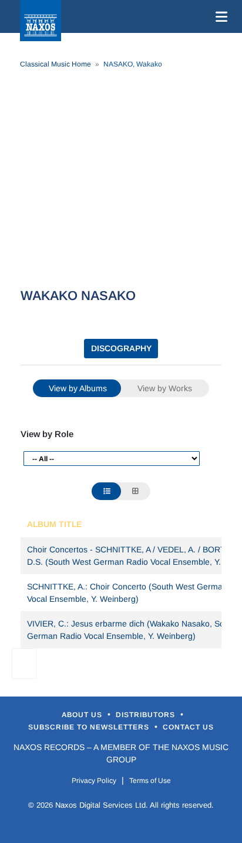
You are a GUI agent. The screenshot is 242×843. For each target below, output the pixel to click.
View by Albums (78, 388)
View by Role (47, 434)
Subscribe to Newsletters (90, 727)
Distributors (146, 715)
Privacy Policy (94, 781)
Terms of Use (150, 781)
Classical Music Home (55, 64)
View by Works (164, 388)
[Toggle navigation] (219, 16)
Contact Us (188, 727)
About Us (83, 715)
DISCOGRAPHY (121, 348)
